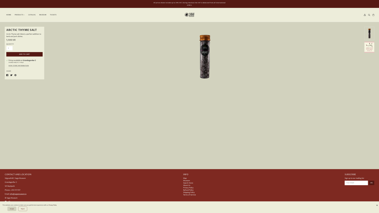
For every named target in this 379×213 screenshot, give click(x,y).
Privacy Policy (188, 188)
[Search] (369, 15)
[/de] (189, 15)
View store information (18, 66)
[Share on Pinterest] (15, 75)
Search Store (188, 183)
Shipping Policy (189, 192)
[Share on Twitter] (11, 75)
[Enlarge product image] (204, 56)
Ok (371, 183)
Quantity (10, 44)
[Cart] (373, 14)
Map (185, 178)
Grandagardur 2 (29, 60)
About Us (186, 185)
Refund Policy (188, 190)
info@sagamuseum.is (18, 194)
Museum (186, 181)
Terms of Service (189, 195)
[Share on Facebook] (7, 75)
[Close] (377, 204)
